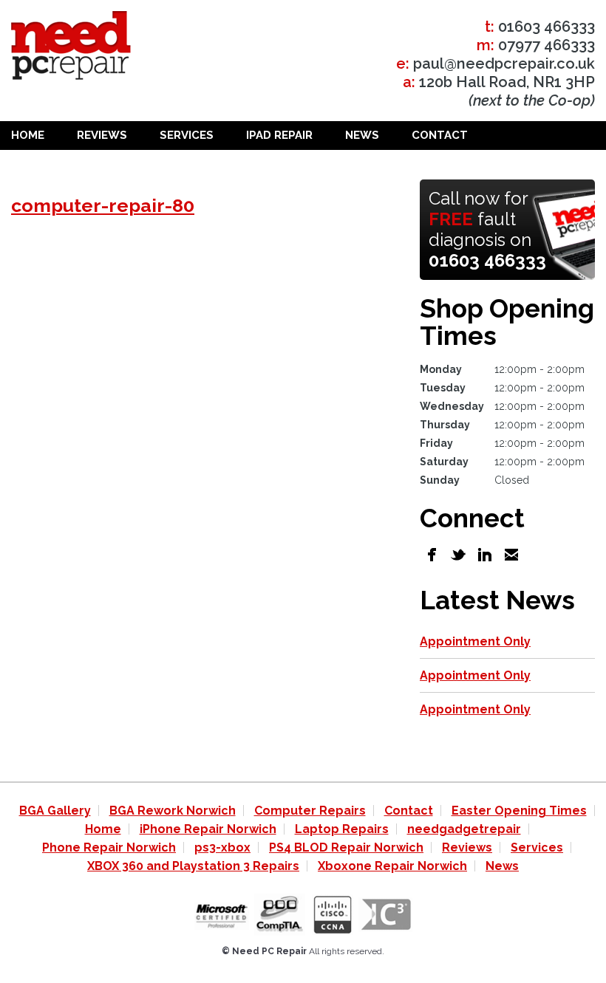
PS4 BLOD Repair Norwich (346, 847)
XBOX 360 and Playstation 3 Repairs (193, 865)
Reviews (102, 135)
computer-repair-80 (102, 205)
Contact (440, 135)
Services (187, 135)
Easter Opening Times (519, 810)
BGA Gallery (55, 810)
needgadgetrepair (464, 829)
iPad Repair (279, 135)
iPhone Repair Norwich (208, 829)
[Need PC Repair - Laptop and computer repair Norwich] (71, 48)
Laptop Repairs (342, 829)
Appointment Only (475, 641)
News (362, 135)
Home (27, 135)
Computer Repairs (310, 810)
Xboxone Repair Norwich (392, 865)
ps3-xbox (222, 847)
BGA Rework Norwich (172, 810)
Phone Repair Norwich (109, 847)
